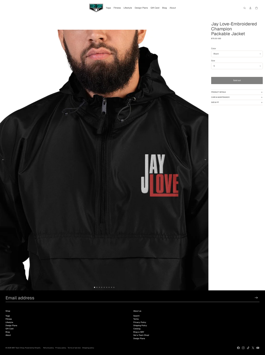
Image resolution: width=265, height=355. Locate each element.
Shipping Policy (140, 325)
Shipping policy (88, 348)
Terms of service (74, 348)
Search (136, 316)
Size (213, 60)
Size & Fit (215, 102)
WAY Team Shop (18, 348)
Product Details (218, 92)
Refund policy (48, 348)
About (8, 335)
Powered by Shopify (32, 348)
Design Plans (11, 325)
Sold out (237, 80)
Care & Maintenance (220, 97)
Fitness (9, 319)
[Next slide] (206, 160)
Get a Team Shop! (141, 335)
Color (213, 48)
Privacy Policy (139, 322)
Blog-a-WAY (138, 332)
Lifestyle (9, 322)
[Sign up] (256, 298)
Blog (8, 332)
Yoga (8, 316)
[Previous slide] (2, 160)
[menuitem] (108, 8)
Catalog (136, 328)
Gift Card (9, 328)
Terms (136, 319)
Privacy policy (60, 348)
